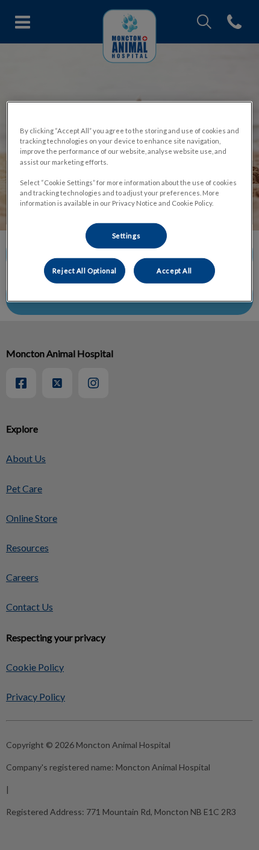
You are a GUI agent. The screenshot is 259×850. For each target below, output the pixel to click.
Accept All (174, 270)
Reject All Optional (84, 270)
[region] (130, 201)
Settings (126, 235)
